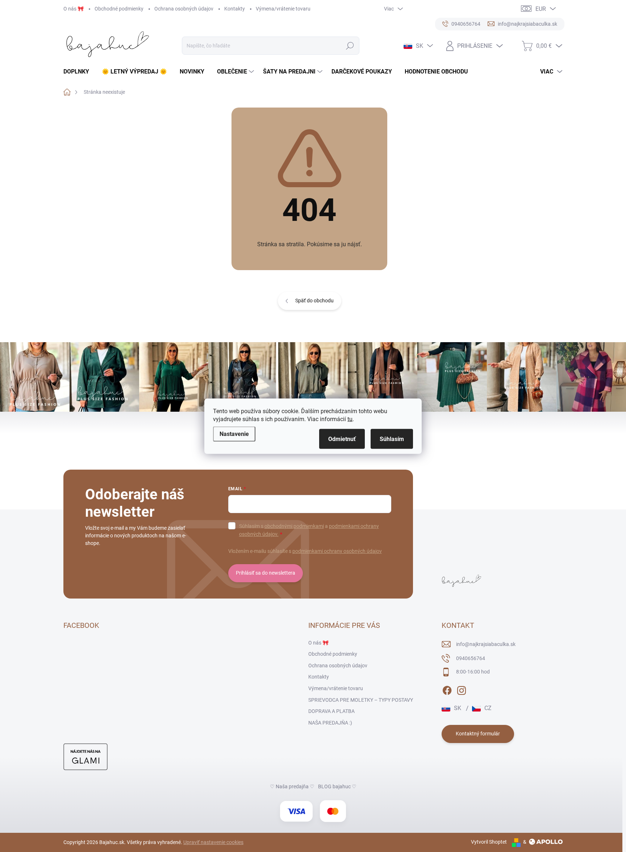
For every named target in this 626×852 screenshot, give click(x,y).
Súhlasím (392, 438)
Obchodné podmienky (119, 9)
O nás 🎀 (73, 9)
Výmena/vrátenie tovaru (283, 9)
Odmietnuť (342, 438)
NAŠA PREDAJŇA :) (330, 723)
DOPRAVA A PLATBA (331, 711)
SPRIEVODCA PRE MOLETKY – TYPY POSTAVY (360, 700)
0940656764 (470, 658)
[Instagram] (461, 689)
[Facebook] (447, 689)
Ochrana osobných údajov (183, 9)
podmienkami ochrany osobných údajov (337, 551)
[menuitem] (79, 72)
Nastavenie (234, 433)
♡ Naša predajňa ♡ (292, 786)
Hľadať (350, 46)
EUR (540, 8)
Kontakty (234, 9)
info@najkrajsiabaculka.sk (486, 644)
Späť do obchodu (314, 300)
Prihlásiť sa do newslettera (265, 573)
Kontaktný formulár (478, 733)
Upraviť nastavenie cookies (213, 842)
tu (349, 418)
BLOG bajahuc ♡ (337, 786)
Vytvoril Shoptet (489, 842)
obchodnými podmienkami (294, 526)
